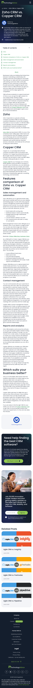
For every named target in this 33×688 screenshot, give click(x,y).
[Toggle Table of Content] (29, 48)
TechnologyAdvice (12, 23)
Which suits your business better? (12, 68)
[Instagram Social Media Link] (18, 671)
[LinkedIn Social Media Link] (22, 671)
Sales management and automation (13, 60)
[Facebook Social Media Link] (6, 671)
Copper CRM (6, 54)
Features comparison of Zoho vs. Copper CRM (16, 57)
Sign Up (22, 513)
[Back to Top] (16, 662)
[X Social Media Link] (14, 671)
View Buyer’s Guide (12, 461)
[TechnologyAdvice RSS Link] (26, 671)
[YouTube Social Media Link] (10, 671)
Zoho (4, 52)
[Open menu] (30, 2)
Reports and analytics (9, 65)
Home (5, 8)
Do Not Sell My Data (23, 684)
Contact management (9, 62)
